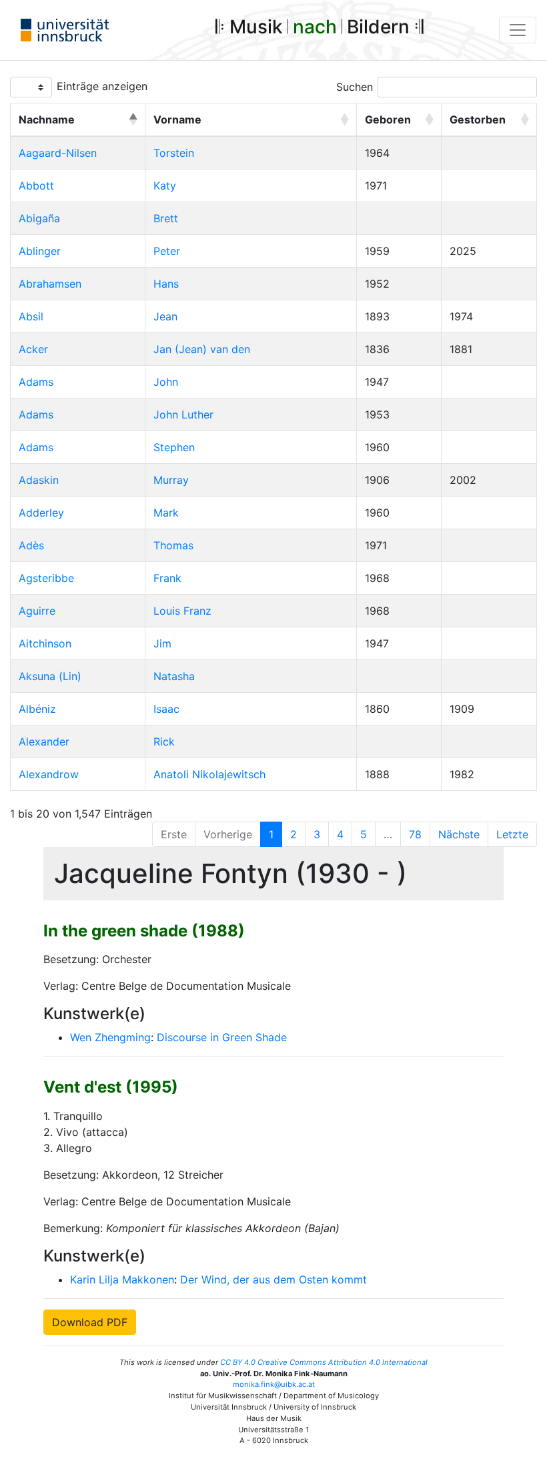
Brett (165, 218)
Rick (164, 741)
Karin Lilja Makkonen (122, 1279)
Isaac (166, 708)
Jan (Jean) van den (201, 349)
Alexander (44, 741)
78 (415, 834)
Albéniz (37, 708)
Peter (166, 251)
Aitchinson (45, 643)
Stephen (174, 447)
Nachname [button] (47, 119)
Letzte (512, 834)
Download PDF (89, 1322)
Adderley (41, 512)
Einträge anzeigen (102, 86)
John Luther (183, 414)
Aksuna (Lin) (50, 676)
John (165, 381)
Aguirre (37, 610)
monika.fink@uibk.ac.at (274, 1384)
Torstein (173, 153)
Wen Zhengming (110, 1037)
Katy (164, 185)
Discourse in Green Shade (222, 1037)
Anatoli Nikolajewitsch (209, 774)
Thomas (173, 545)
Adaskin (39, 480)
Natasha (174, 676)
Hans (166, 283)
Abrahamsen (50, 283)
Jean (165, 316)
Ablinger (40, 251)
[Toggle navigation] (517, 30)
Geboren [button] (388, 119)
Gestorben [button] (478, 119)
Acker (33, 349)
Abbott (36, 185)
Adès (31, 545)
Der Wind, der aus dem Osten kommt (273, 1279)
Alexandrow (49, 774)
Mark (166, 512)
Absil (31, 316)
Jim (162, 643)
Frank (167, 578)
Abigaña (39, 218)
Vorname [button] (177, 119)
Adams (36, 381)
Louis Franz (182, 610)
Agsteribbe (46, 578)
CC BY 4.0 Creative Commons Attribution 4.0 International (324, 1362)
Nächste (459, 834)
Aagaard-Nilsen (58, 153)
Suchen (354, 86)
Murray (171, 480)
